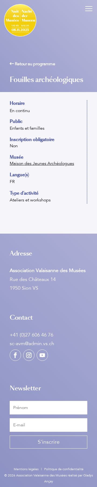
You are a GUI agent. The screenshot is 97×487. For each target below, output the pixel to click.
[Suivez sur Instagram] (28, 355)
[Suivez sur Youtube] (42, 355)
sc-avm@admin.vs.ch (32, 344)
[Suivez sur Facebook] (15, 355)
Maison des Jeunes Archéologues (42, 163)
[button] (89, 8)
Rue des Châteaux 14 (33, 279)
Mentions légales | (29, 469)
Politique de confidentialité (64, 469)
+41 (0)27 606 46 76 (31, 335)
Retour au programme (34, 64)
